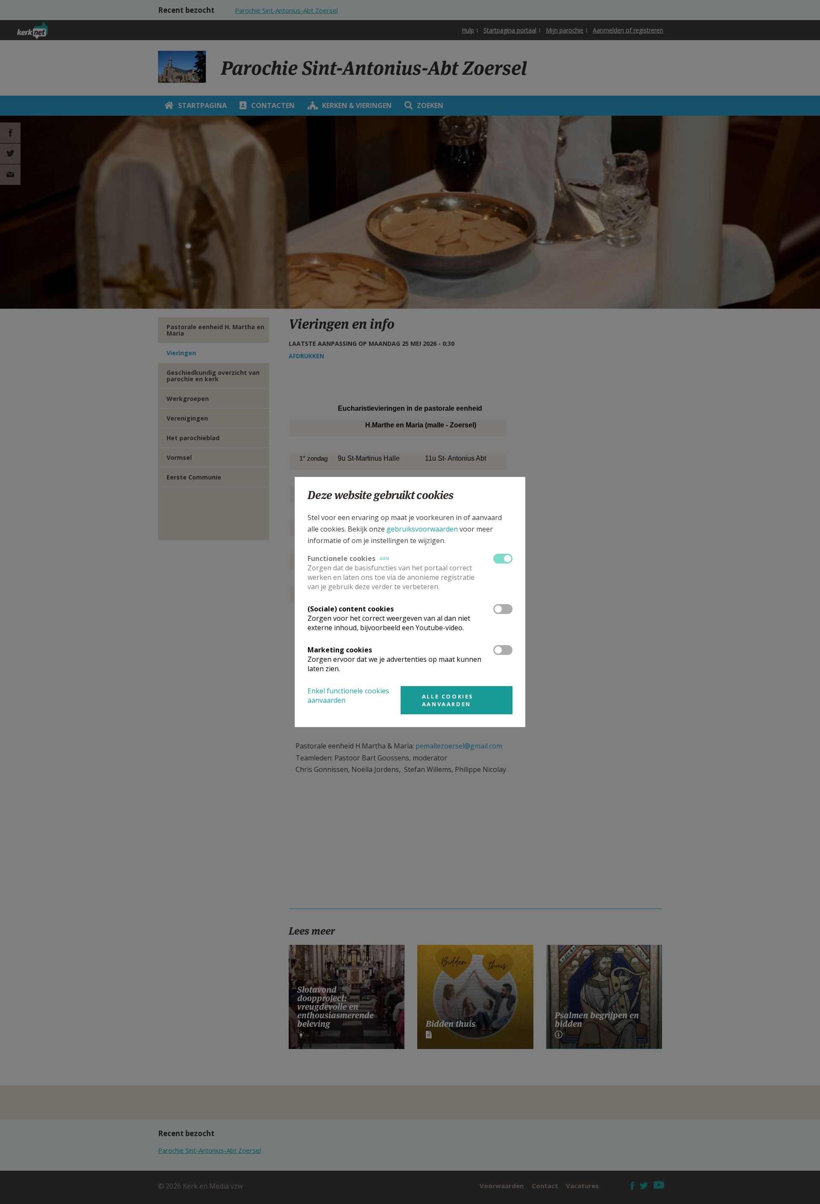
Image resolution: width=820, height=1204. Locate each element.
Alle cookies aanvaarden (448, 700)
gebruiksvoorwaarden (422, 529)
